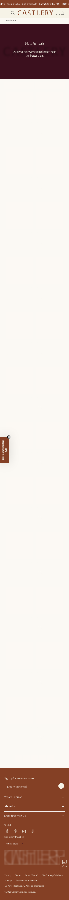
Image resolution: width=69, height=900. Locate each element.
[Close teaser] (9, 437)
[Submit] (61, 786)
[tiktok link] (32, 831)
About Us (9, 806)
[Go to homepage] (35, 13)
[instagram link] (24, 831)
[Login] (58, 13)
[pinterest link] (15, 831)
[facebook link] (7, 831)
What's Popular (13, 797)
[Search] (13, 13)
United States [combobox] (12, 844)
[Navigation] (6, 13)
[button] (62, 13)
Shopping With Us (15, 816)
